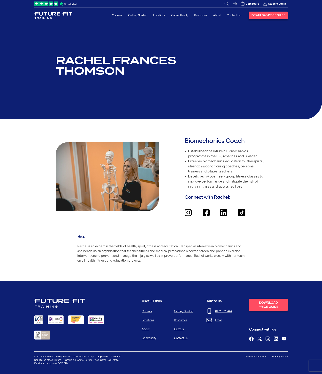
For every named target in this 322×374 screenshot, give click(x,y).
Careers (179, 329)
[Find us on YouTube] (284, 339)
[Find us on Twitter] (259, 339)
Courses (117, 15)
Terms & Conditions (255, 356)
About (217, 15)
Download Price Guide (268, 15)
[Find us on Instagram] (268, 339)
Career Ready (179, 15)
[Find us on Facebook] (251, 339)
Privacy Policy (280, 356)
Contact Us (234, 15)
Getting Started (137, 15)
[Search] (226, 3)
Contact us (180, 338)
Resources (200, 15)
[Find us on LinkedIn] (276, 339)
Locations (159, 15)
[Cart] (235, 3)
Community (149, 338)
